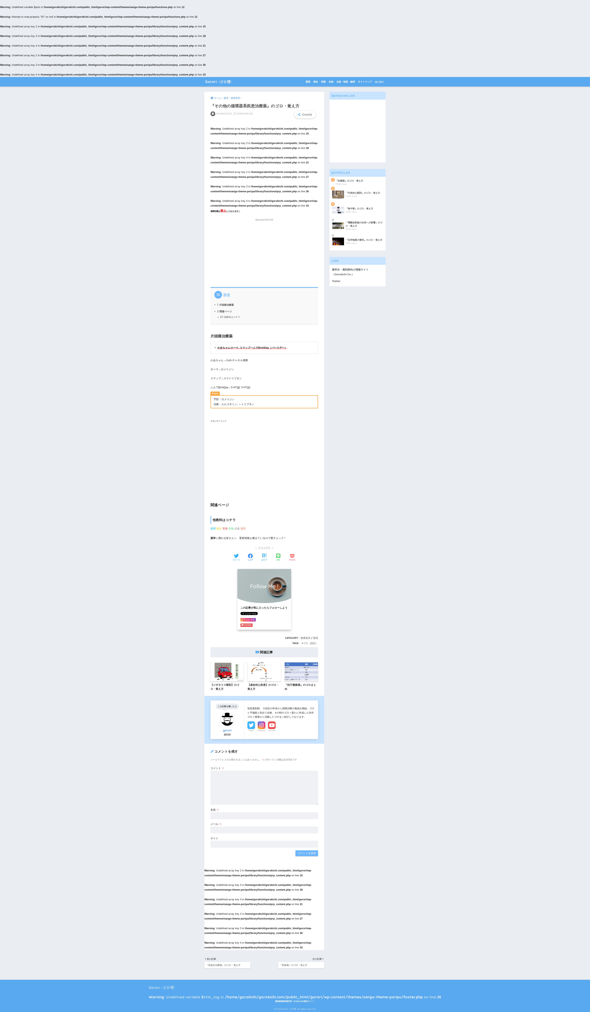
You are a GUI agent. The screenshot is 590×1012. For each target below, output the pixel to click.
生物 (331, 81)
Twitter (251, 730)
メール (216, 824)
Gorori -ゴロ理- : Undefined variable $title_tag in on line (295, 988)
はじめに (379, 81)
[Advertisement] (264, 254)
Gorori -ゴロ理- (218, 81)
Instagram (261, 730)
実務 (323, 81)
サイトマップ (365, 81)
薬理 (308, 81)
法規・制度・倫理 (345, 81)
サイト (214, 838)
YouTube (271, 730)
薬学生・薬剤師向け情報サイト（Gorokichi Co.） (350, 272)
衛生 (315, 81)
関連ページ (224, 311)
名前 (214, 809)
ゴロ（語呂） (310, 643)
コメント (217, 768)
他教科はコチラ (230, 317)
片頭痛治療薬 (225, 304)
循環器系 (305, 637)
